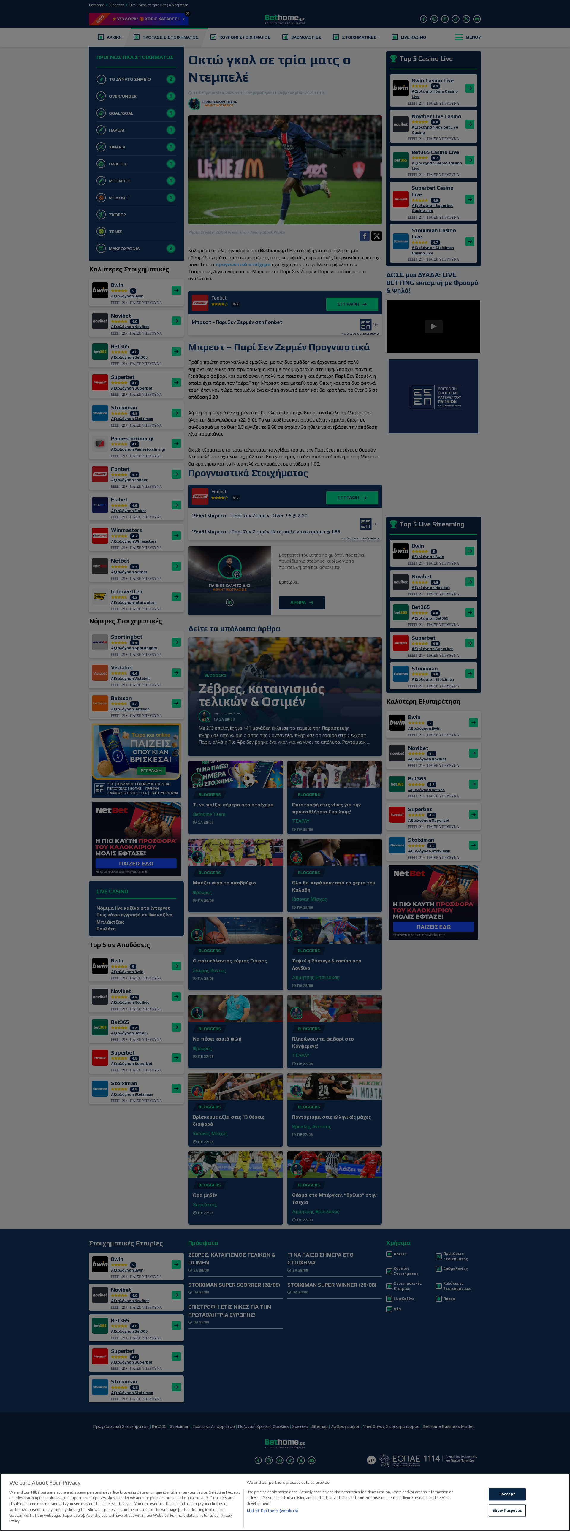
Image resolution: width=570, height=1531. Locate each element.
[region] (285, 1502)
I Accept (507, 1494)
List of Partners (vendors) (272, 1510)
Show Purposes (507, 1510)
